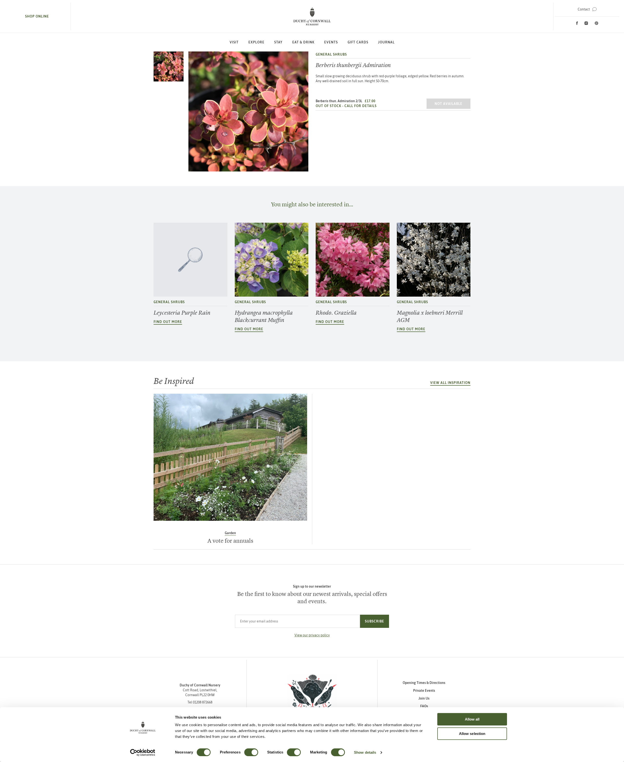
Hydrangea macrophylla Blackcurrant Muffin (264, 316)
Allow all (472, 719)
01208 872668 (202, 702)
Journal (386, 42)
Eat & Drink (303, 42)
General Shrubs (331, 54)
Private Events (424, 690)
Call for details (360, 106)
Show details (365, 752)
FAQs (424, 706)
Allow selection (472, 734)
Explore (256, 42)
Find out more (168, 322)
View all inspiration (450, 383)
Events (331, 42)
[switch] (251, 752)
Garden (230, 533)
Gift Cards (358, 42)
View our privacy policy (312, 635)
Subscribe (374, 621)
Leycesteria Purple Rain (182, 312)
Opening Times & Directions (424, 683)
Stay (278, 42)
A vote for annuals (230, 540)
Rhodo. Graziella (336, 312)
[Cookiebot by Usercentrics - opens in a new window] (142, 752)
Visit (234, 42)
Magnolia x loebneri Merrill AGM (430, 316)
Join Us (424, 698)
